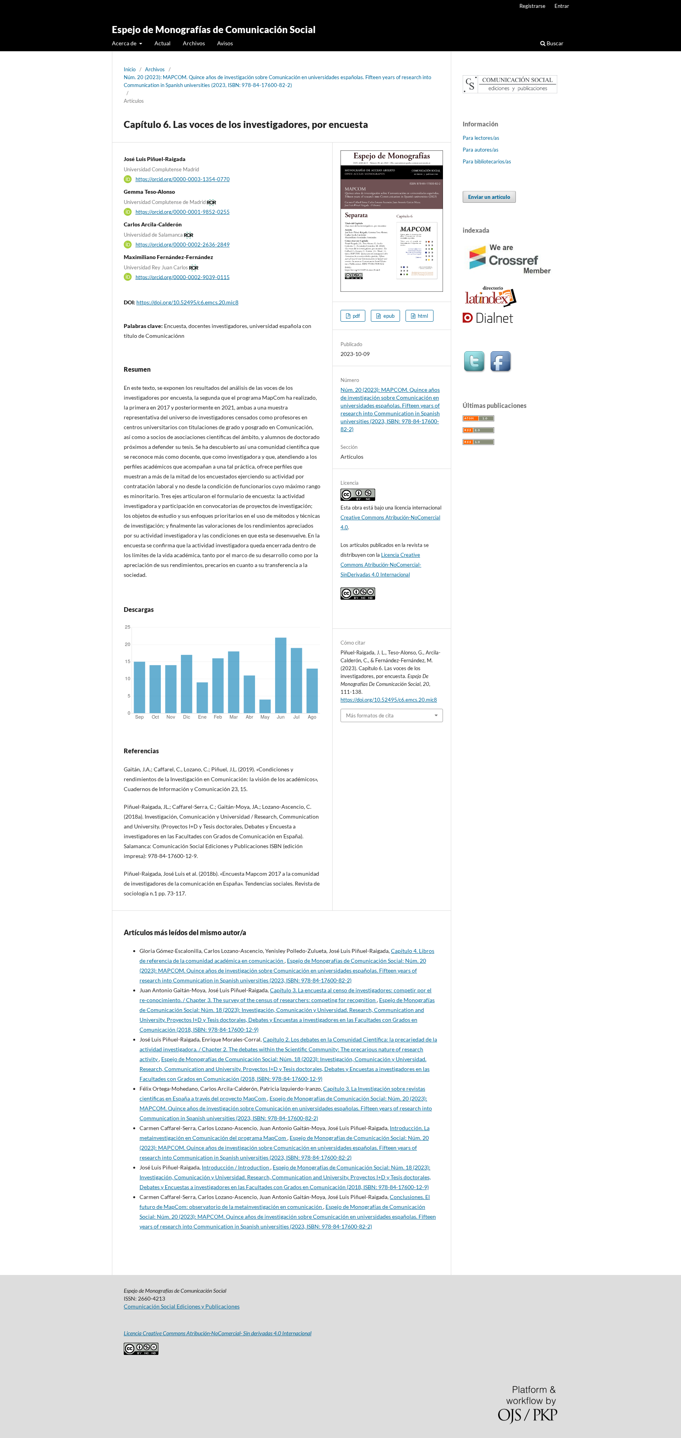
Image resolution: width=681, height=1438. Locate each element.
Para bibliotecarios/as (487, 161)
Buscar (554, 43)
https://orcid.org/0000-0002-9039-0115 (183, 277)
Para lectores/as (481, 138)
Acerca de (125, 43)
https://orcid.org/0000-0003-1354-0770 (183, 179)
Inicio (130, 69)
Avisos (225, 43)
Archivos (194, 43)
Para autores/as (481, 149)
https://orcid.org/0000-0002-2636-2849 (183, 244)
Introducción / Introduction (236, 1167)
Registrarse (532, 6)
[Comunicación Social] (510, 91)
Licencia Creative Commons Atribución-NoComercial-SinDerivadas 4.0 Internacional (380, 565)
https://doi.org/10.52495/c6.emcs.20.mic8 (187, 302)
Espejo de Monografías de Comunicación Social (214, 29)
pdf (356, 316)
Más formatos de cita (370, 715)
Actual (162, 43)
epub (388, 316)
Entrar (561, 6)
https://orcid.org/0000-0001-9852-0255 (183, 212)
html (422, 316)
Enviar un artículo (489, 197)
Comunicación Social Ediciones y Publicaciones (182, 1306)
